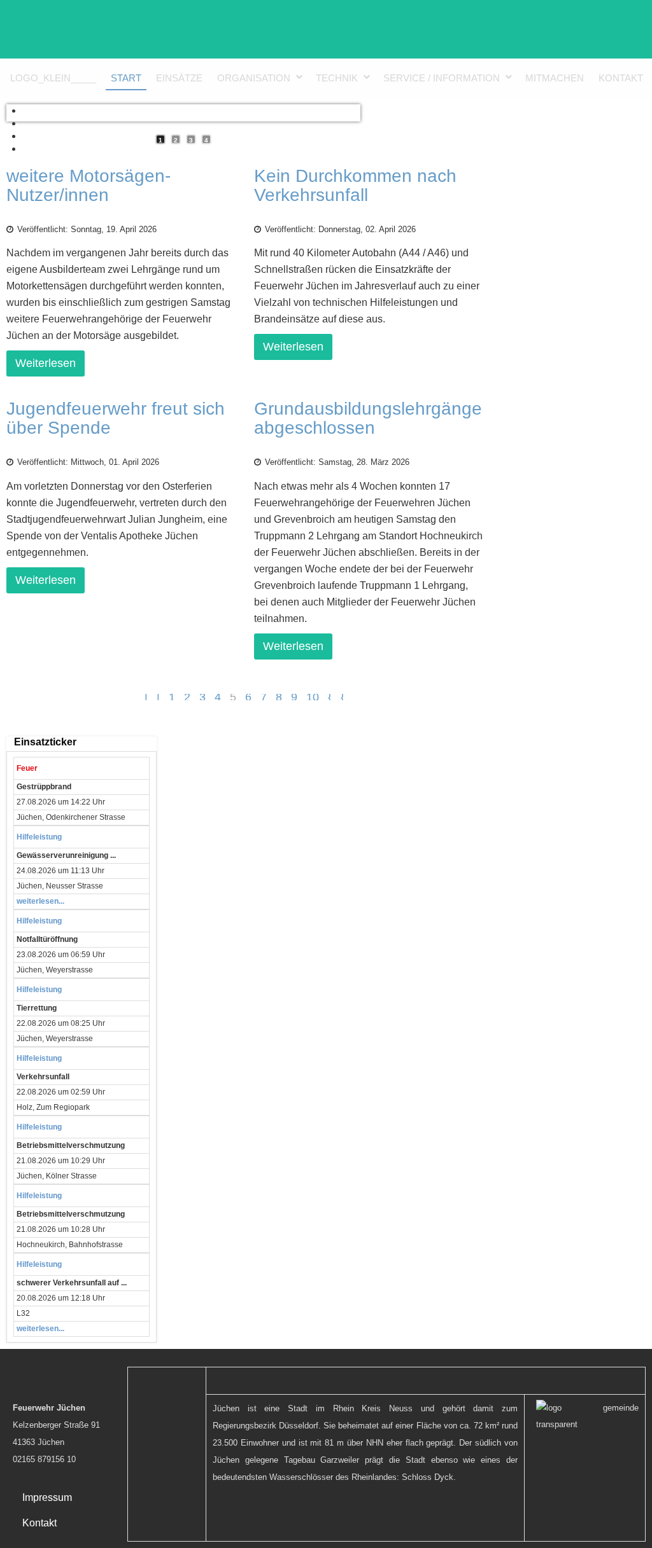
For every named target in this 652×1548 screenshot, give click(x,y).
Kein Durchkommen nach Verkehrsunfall (355, 185)
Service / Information (441, 78)
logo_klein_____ (53, 78)
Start (126, 78)
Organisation (253, 78)
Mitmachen (554, 78)
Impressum (47, 1497)
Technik (337, 78)
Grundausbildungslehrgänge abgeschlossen (368, 418)
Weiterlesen (45, 363)
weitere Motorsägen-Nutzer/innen (88, 185)
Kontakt (621, 78)
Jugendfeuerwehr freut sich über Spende (115, 418)
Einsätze (179, 78)
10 (312, 697)
